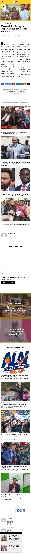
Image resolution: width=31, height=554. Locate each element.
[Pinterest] (13, 84)
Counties (3, 23)
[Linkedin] (17, 84)
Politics (9, 23)
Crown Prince (12, 233)
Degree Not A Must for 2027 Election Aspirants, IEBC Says (14, 495)
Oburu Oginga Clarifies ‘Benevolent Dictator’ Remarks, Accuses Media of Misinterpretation (14, 538)
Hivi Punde (9, 518)
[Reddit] (24, 84)
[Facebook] (3, 84)
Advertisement (5, 513)
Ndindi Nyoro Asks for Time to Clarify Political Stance (14, 546)
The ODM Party (15, 93)
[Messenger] (6, 84)
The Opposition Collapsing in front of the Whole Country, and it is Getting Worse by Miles (14, 195)
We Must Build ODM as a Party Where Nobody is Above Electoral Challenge (14, 375)
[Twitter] (10, 84)
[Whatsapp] (21, 84)
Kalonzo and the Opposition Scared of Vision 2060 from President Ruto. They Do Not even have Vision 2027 (15, 164)
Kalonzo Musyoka (11, 91)
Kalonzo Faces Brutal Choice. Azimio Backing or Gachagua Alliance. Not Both (14, 133)
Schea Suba (10, 529)
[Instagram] (24, 510)
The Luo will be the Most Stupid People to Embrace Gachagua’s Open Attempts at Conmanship (15, 403)
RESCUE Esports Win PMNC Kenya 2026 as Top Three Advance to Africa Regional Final (14, 435)
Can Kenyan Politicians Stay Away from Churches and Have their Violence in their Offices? (15, 225)
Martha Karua (21, 91)
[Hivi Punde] (3, 520)
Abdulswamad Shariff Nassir (11, 89)
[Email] (28, 84)
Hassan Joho (24, 89)
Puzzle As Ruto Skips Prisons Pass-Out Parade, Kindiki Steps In (14, 467)
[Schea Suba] (3, 531)
